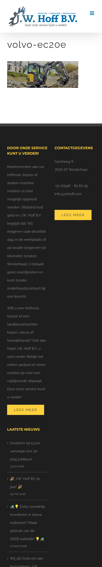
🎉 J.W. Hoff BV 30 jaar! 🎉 (25, 483)
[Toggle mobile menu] (92, 13)
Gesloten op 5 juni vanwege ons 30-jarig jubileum (25, 451)
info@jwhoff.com (68, 194)
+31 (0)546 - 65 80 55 (71, 186)
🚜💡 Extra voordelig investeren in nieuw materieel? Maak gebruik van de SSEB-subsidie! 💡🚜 (27, 522)
